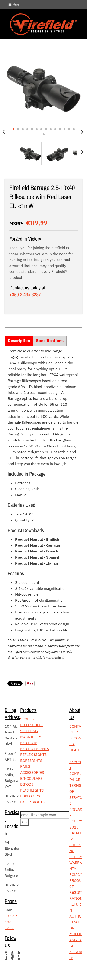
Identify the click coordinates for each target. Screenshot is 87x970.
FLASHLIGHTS (32, 790)
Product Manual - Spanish (38, 557)
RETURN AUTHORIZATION (75, 916)
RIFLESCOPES (31, 725)
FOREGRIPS (30, 796)
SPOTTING (29, 731)
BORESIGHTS (31, 760)
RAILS (25, 766)
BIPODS (26, 784)
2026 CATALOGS (75, 833)
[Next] (82, 132)
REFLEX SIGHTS (33, 754)
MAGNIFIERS (31, 737)
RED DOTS (28, 742)
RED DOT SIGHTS (34, 748)
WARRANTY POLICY (75, 868)
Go (24, 822)
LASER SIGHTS (32, 802)
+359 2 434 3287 (25, 294)
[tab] (19, 341)
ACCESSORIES (32, 772)
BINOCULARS (31, 778)
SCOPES (27, 719)
